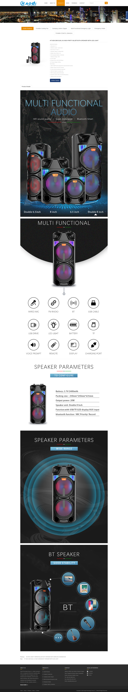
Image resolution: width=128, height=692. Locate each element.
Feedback (74, 3)
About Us (52, 3)
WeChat (90, 673)
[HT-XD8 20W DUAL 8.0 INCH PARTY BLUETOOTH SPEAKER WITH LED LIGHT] (33, 53)
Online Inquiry (55, 80)
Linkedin (91, 671)
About (25, 690)
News (67, 3)
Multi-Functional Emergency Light (81, 28)
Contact (82, 3)
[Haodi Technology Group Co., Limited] (28, 5)
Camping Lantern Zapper (59, 28)
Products (61, 3)
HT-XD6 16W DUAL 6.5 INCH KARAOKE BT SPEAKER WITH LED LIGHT (41, 659)
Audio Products (27, 28)
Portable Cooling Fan (42, 28)
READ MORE (23, 684)
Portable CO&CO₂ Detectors (64, 33)
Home (45, 3)
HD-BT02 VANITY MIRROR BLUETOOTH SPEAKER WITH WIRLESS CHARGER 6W (46, 656)
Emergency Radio (100, 28)
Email (90, 675)
